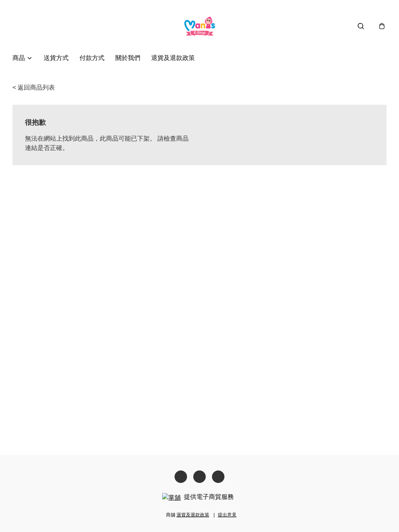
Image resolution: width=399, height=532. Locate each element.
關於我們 (127, 58)
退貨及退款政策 (173, 58)
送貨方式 (56, 58)
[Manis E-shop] (199, 25)
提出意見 (227, 515)
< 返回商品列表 (33, 87)
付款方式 (91, 58)
